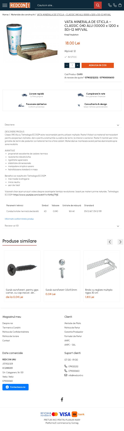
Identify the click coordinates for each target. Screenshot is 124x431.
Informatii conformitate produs (19, 219)
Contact (6, 340)
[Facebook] (62, 400)
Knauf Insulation (71, 35)
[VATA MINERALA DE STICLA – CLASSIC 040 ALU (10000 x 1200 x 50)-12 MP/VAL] (31, 41)
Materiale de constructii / (23, 14)
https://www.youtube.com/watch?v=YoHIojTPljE (35, 195)
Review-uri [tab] (12, 225)
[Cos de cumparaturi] (120, 5)
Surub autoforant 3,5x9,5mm (61, 289)
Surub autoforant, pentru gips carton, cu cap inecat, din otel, (22, 291)
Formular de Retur (73, 336)
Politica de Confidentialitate (15, 332)
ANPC (67, 340)
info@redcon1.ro (75, 375)
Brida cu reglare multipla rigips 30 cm (98, 291)
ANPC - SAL (70, 345)
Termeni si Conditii (11, 327)
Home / (6, 14)
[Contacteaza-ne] (110, 5)
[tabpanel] (31, 41)
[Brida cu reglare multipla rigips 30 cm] (101, 268)
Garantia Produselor (73, 332)
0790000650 (73, 371)
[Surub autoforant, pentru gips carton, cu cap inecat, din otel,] (22, 268)
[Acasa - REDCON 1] (20, 5)
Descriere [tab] (10, 124)
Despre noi (7, 323)
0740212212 (73, 366)
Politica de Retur (72, 327)
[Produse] (5, 5)
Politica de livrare (10, 336)
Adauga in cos (98, 65)
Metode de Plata (72, 323)
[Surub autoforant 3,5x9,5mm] (62, 268)
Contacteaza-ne (17, 387)
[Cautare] (98, 5)
